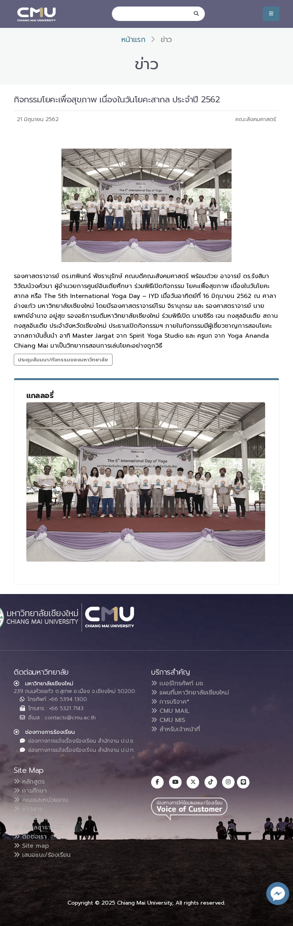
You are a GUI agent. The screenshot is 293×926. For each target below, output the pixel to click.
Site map (34, 845)
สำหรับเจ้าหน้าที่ (178, 729)
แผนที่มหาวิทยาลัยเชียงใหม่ (193, 692)
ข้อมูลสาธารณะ (40, 827)
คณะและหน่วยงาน (44, 800)
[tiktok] (210, 782)
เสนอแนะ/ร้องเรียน (45, 855)
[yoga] (145, 482)
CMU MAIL (173, 711)
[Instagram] (228, 782)
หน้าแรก (133, 39)
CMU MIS (171, 720)
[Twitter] (193, 782)
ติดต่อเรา (33, 836)
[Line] (243, 782)
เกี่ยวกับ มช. (36, 818)
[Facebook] (157, 782)
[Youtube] (175, 782)
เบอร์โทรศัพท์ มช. (180, 683)
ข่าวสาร (31, 809)
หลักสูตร (32, 781)
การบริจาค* (173, 701)
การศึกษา (33, 790)
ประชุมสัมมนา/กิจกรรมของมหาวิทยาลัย (63, 359)
